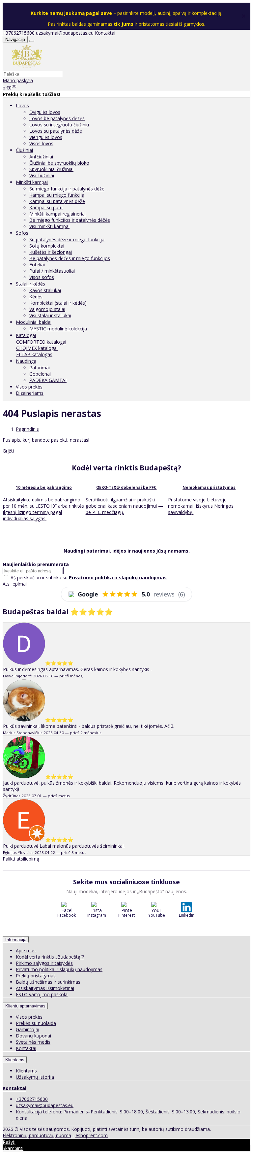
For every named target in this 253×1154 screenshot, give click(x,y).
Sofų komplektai (46, 246)
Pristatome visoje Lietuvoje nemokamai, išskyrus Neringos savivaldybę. (201, 505)
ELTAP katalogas (34, 354)
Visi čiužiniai (41, 175)
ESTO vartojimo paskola (42, 994)
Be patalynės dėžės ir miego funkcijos (69, 258)
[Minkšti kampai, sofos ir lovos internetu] (27, 67)
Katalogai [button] (26, 335)
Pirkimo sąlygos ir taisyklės (44, 963)
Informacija (15, 939)
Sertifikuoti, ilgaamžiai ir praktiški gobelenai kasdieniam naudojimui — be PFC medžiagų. (124, 505)
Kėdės (35, 296)
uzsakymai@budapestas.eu (65, 33)
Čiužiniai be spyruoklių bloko (59, 163)
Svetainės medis (33, 1042)
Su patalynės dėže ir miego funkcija (66, 239)
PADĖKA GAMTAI (48, 380)
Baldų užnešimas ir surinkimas (48, 982)
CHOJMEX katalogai (37, 348)
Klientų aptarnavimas (25, 1005)
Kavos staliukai (45, 290)
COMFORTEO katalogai (41, 342)
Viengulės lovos (45, 137)
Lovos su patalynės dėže (55, 131)
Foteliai (37, 264)
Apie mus (26, 950)
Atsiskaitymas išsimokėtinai (45, 988)
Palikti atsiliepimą (21, 859)
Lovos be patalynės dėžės (57, 118)
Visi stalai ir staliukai (50, 315)
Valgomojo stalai (47, 309)
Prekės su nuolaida (36, 1023)
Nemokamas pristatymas (209, 487)
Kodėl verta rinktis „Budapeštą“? (50, 957)
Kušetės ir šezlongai (50, 252)
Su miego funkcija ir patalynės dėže (66, 189)
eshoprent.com (91, 1135)
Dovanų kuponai (33, 1036)
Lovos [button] (22, 105)
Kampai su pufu (46, 207)
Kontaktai (105, 33)
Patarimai (39, 367)
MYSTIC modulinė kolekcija (58, 328)
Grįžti (8, 451)
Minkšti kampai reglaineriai (57, 214)
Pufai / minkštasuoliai (52, 271)
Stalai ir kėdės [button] (30, 284)
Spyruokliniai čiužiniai (51, 169)
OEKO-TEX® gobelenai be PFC (126, 487)
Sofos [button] (22, 233)
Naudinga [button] (26, 361)
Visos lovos (41, 143)
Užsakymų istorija (35, 1077)
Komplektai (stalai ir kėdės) (58, 303)
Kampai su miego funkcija (56, 195)
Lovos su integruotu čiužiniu (59, 124)
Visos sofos (41, 277)
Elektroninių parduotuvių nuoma (37, 1135)
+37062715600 (19, 33)
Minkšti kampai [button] (32, 182)
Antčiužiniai (41, 156)
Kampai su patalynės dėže (57, 201)
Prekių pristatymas (36, 975)
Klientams (14, 1059)
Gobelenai (40, 374)
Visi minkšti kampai (49, 226)
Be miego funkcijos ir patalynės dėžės (69, 220)
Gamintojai (27, 1029)
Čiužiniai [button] (24, 150)
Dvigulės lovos (44, 112)
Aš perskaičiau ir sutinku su (89, 577)
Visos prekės (29, 387)
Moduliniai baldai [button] (33, 322)
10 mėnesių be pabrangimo (44, 487)
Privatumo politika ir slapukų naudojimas (59, 969)
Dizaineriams (29, 393)
